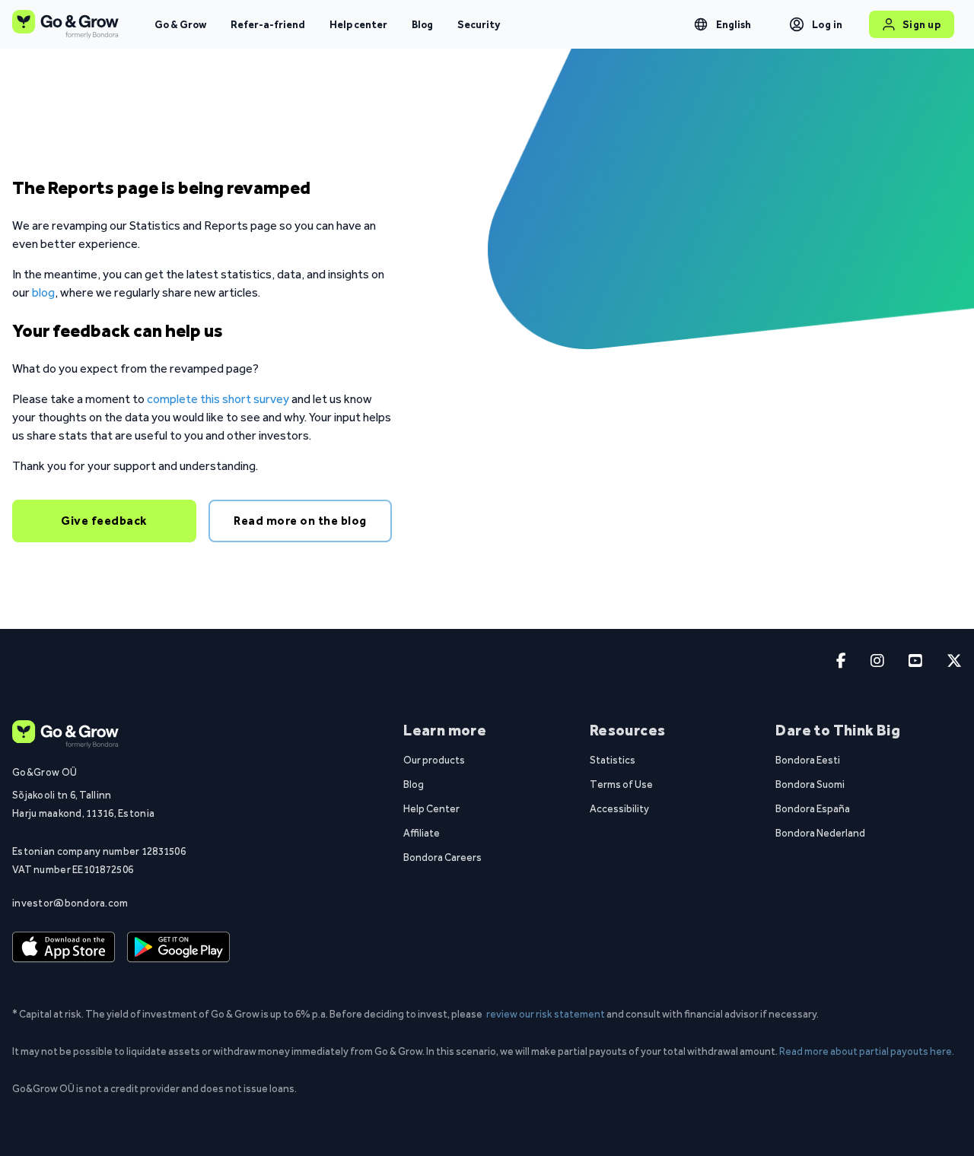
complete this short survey (218, 399)
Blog (422, 24)
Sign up (921, 24)
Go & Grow (180, 24)
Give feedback (104, 520)
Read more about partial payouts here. (866, 1051)
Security (478, 24)
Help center (358, 24)
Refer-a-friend (268, 24)
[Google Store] (178, 947)
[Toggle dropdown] (700, 24)
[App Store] (63, 947)
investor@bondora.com (70, 903)
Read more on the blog (300, 520)
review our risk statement (545, 1014)
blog (43, 292)
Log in (827, 24)
